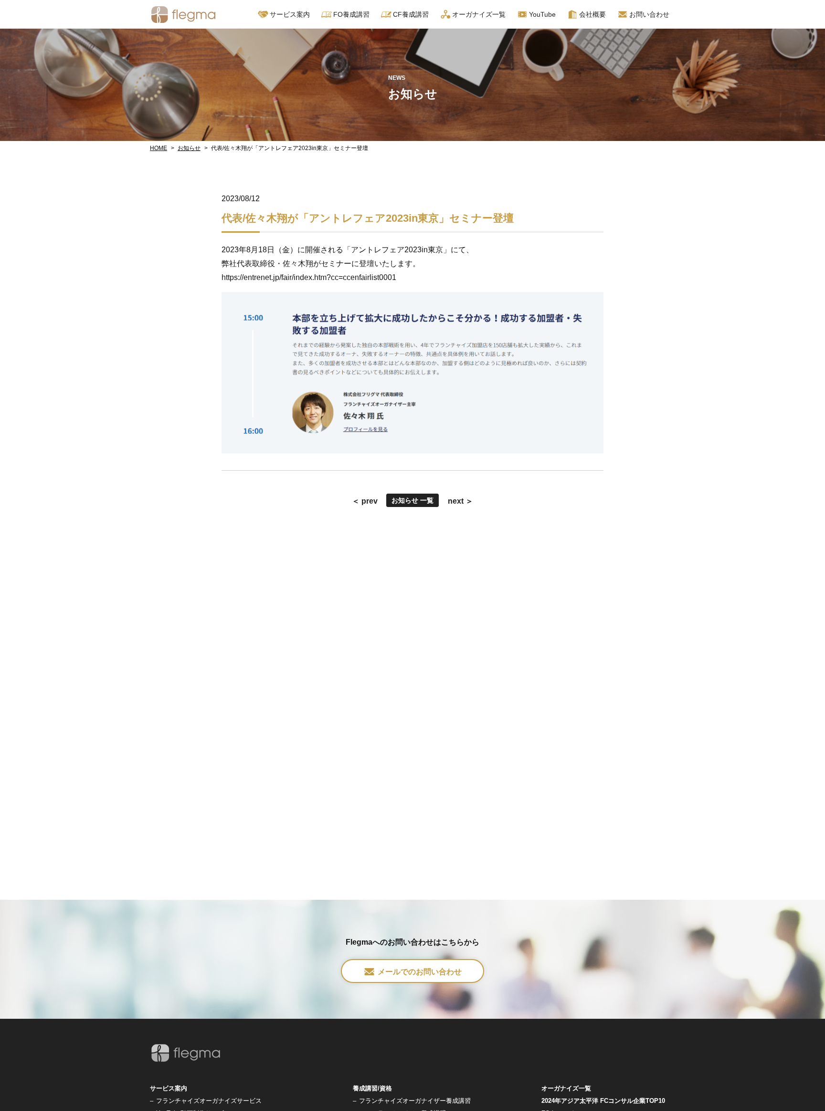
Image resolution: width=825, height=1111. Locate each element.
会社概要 (592, 14)
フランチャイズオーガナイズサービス (209, 1100)
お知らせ (189, 148)
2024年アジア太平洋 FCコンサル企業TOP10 (603, 1100)
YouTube (542, 14)
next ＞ (460, 501)
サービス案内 (168, 1088)
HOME (158, 148)
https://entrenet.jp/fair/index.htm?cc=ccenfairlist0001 (309, 277)
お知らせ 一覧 (412, 500)
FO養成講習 (351, 14)
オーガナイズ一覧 (479, 14)
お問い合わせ (649, 14)
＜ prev (365, 501)
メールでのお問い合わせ (420, 972)
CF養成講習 (411, 14)
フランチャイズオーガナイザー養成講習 (415, 1100)
